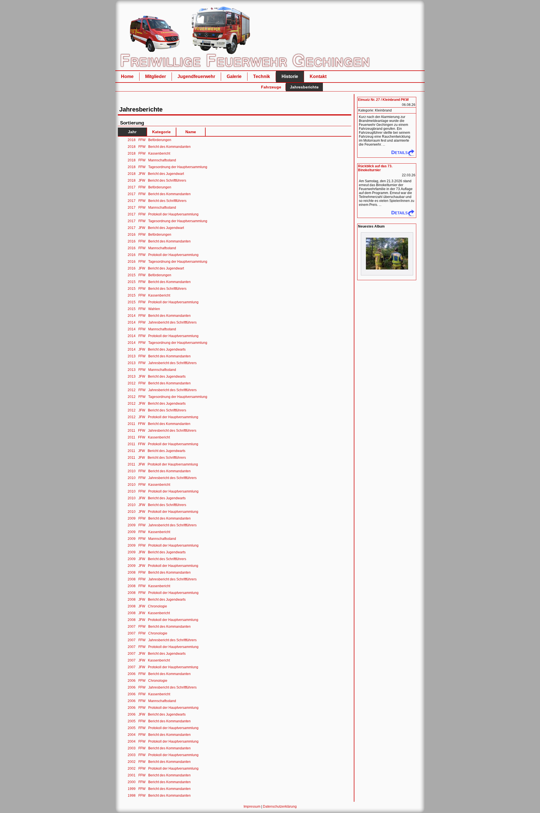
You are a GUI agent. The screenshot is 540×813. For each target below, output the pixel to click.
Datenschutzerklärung (280, 806)
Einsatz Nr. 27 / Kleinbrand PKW (383, 100)
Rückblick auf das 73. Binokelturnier (375, 168)
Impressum (252, 806)
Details (399, 152)
